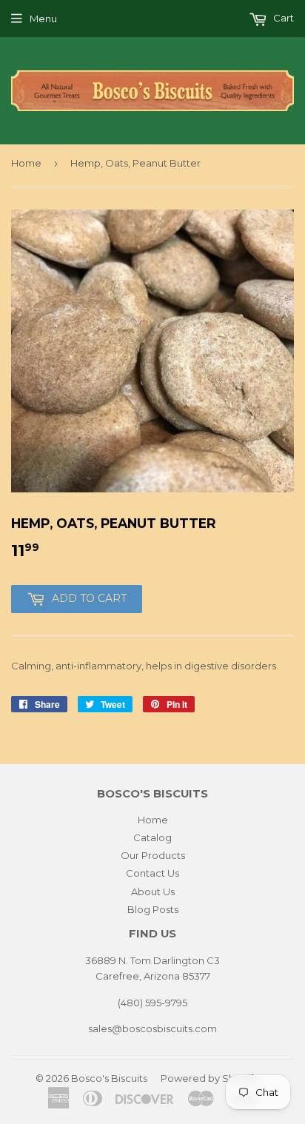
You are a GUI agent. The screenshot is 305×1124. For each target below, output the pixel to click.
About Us (153, 891)
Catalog (152, 837)
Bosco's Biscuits (109, 1078)
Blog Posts (152, 909)
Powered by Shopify (209, 1078)
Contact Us (152, 873)
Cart (282, 18)
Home (26, 163)
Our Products (153, 855)
